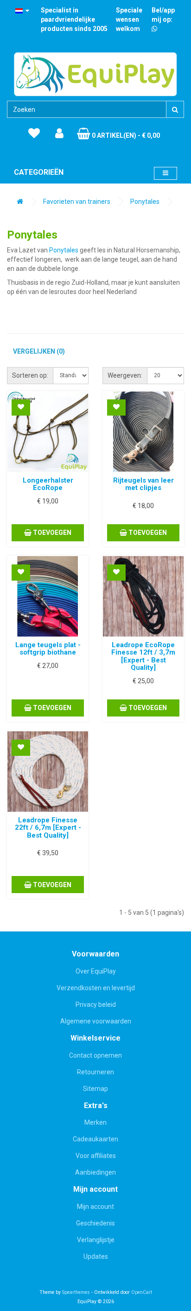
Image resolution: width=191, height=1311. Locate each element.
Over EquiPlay (96, 971)
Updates (95, 1256)
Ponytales (144, 201)
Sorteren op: (30, 375)
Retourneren (95, 1072)
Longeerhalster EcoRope (48, 484)
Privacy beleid (96, 1004)
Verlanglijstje (96, 1240)
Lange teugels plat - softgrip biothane (48, 649)
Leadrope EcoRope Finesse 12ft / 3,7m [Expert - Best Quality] (143, 656)
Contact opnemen (95, 1055)
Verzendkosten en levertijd (96, 988)
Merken (95, 1122)
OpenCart (141, 1292)
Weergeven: (125, 375)
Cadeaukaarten (95, 1139)
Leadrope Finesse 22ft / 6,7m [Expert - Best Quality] (48, 827)
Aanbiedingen (95, 1172)
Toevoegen (51, 532)
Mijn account (95, 1206)
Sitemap (95, 1088)
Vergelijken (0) (39, 351)
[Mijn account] (59, 134)
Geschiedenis (95, 1223)
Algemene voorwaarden (95, 1021)
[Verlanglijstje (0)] (34, 134)
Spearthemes (76, 1292)
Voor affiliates (96, 1155)
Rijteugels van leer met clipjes (143, 484)
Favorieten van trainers (76, 201)
